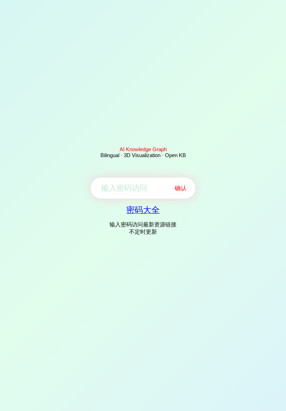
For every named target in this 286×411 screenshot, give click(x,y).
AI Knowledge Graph (143, 149)
